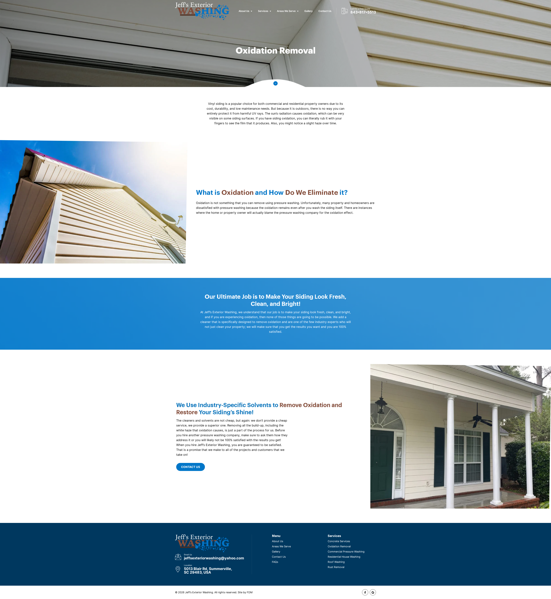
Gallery (308, 11)
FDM (250, 592)
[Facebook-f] (365, 592)
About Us (244, 11)
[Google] (373, 592)
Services (263, 11)
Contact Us (324, 11)
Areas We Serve (286, 11)
